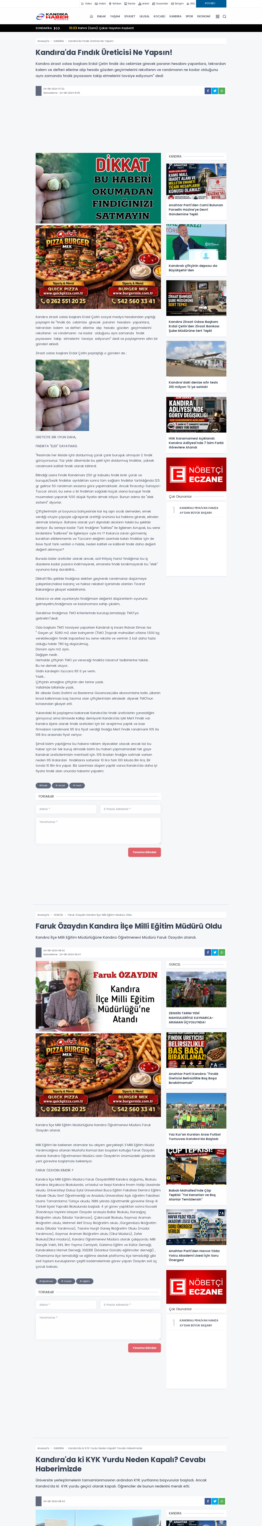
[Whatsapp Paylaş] (222, 91)
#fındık (43, 785)
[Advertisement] (131, 130)
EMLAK (101, 16)
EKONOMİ (203, 16)
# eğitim (85, 1281)
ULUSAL (145, 16)
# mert (77, 785)
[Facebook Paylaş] (208, 91)
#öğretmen (46, 1281)
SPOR (189, 16)
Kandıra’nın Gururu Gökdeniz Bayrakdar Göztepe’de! (112, 28)
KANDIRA (175, 16)
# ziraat (60, 785)
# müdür (66, 1281)
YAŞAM (115, 16)
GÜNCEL (58, 915)
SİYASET (129, 16)
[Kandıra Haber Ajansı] (53, 16)
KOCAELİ (159, 16)
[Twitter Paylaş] (215, 91)
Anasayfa (43, 41)
